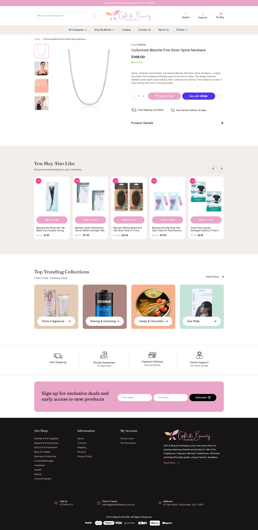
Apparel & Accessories (46, 442)
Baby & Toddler (42, 451)
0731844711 (66, 504)
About (80, 438)
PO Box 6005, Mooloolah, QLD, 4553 (183, 504)
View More (212, 277)
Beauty (38, 474)
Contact (82, 442)
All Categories (76, 29)
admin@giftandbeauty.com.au (118, 504)
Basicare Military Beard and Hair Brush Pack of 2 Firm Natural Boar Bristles (127, 229)
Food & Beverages (44, 460)
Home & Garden (43, 478)
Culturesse (138, 44)
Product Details (142, 123)
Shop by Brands (103, 29)
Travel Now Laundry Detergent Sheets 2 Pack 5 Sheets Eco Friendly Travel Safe (205, 229)
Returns (81, 451)
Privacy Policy (84, 456)
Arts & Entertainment (45, 447)
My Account (127, 438)
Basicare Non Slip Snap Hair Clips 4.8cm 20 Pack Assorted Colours (167, 229)
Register (202, 17)
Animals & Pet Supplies (46, 438)
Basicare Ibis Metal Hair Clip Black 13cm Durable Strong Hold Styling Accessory (50, 229)
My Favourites (128, 442)
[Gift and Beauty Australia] (129, 523)
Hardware (39, 465)
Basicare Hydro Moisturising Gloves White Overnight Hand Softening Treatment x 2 (90, 229)
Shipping (81, 447)
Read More (169, 462)
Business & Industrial (45, 456)
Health (38, 469)
